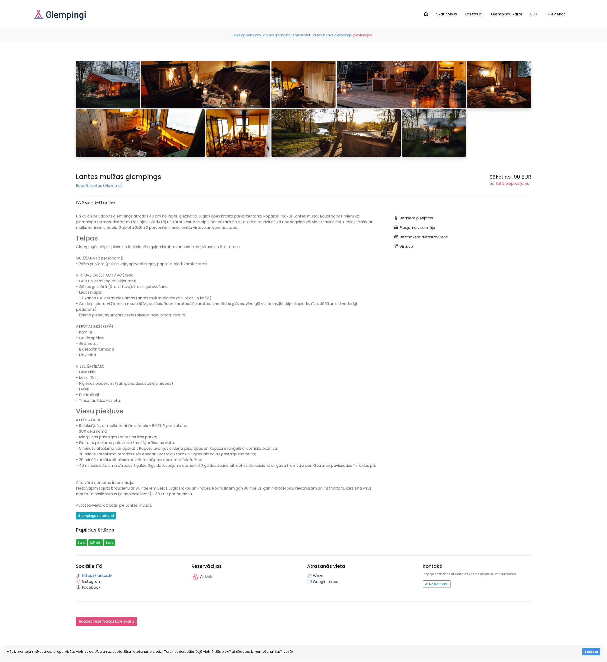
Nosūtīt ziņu (438, 584)
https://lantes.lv (97, 575)
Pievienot (555, 14)
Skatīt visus (446, 14)
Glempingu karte (507, 14)
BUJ (533, 14)
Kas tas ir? (473, 14)
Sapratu (591, 652)
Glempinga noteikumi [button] (96, 515)
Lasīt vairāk (284, 651)
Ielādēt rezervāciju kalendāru (106, 621)
